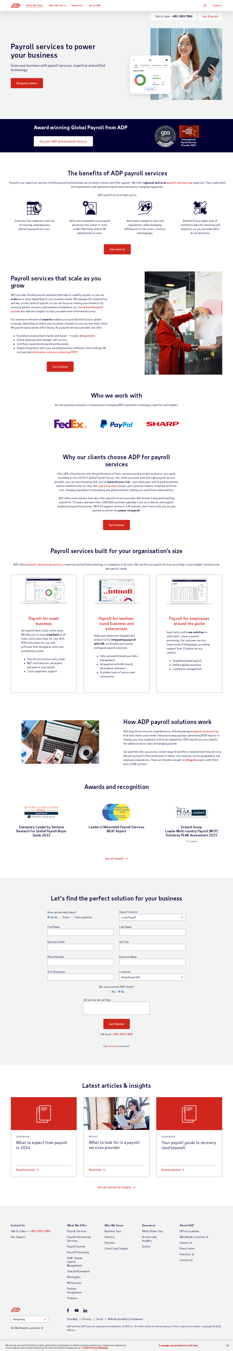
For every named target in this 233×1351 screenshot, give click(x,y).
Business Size (113, 1231)
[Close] (227, 1345)
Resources (77, 5)
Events (146, 1246)
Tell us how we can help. (97, 999)
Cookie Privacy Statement (95, 1347)
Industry (110, 1236)
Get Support (18, 1236)
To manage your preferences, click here (178, 1345)
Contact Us (18, 1225)
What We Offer (34, 5)
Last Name (125, 926)
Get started (117, 249)
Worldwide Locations (192, 1236)
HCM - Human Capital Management (74, 1261)
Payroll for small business (43, 621)
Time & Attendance (78, 1271)
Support (217, 5)
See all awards (114, 858)
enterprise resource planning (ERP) (55, 351)
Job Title (124, 941)
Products (72, 1298)
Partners (110, 1242)
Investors (185, 1254)
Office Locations (189, 1231)
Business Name (128, 956)
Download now (25, 1169)
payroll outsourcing (179, 182)
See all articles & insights (114, 1187)
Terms (99, 1319)
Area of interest (128, 911)
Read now (95, 1169)
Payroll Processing (78, 1252)
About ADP (95, 5)
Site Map (72, 1319)
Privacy (87, 1319)
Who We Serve (57, 5)
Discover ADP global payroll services (63, 141)
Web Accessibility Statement (125, 1319)
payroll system (107, 485)
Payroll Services (76, 1231)
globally (89, 335)
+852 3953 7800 (122, 1034)
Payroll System (76, 1246)
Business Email (56, 941)
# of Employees (56, 971)
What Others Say (152, 1231)
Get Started (210, 16)
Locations (125, 971)
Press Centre (187, 1248)
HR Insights (74, 1277)
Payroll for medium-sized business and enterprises (117, 623)
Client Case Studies (116, 1248)
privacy (113, 1046)
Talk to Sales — (30, 1231)
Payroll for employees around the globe (189, 621)
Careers (184, 1242)
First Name (53, 926)
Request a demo (27, 83)
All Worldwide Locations (25, 1327)
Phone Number (55, 956)
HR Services (74, 1282)
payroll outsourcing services (45, 564)
